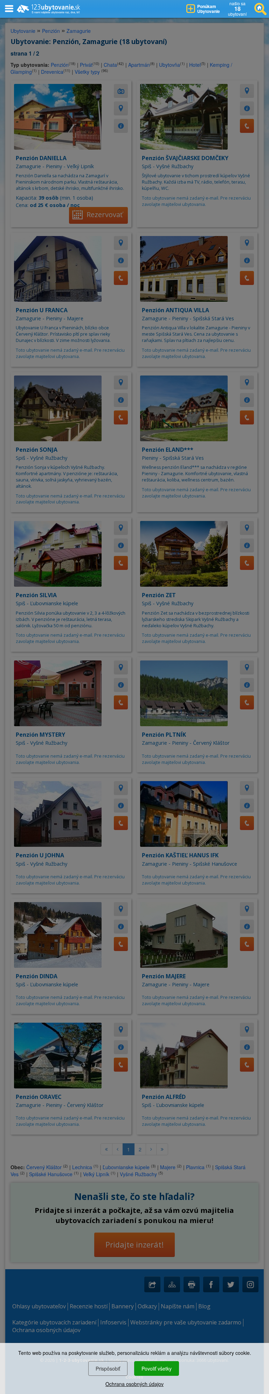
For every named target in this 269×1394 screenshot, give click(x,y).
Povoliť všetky (157, 1368)
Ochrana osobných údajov (134, 1383)
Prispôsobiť (108, 1368)
